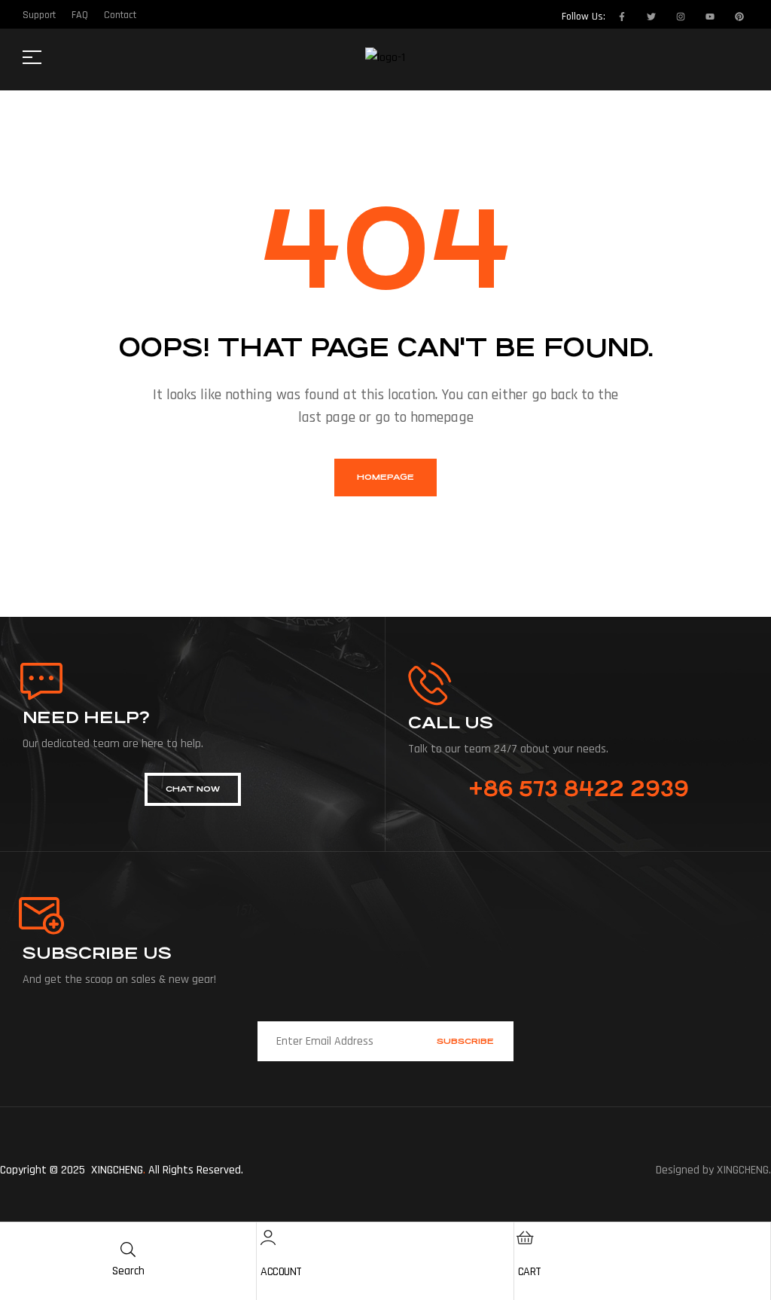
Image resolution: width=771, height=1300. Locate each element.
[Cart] (525, 1237)
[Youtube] (710, 17)
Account (281, 1272)
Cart (529, 1272)
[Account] (268, 1237)
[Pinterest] (739, 17)
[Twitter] (651, 17)
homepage (385, 477)
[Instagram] (681, 17)
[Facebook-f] (622, 17)
